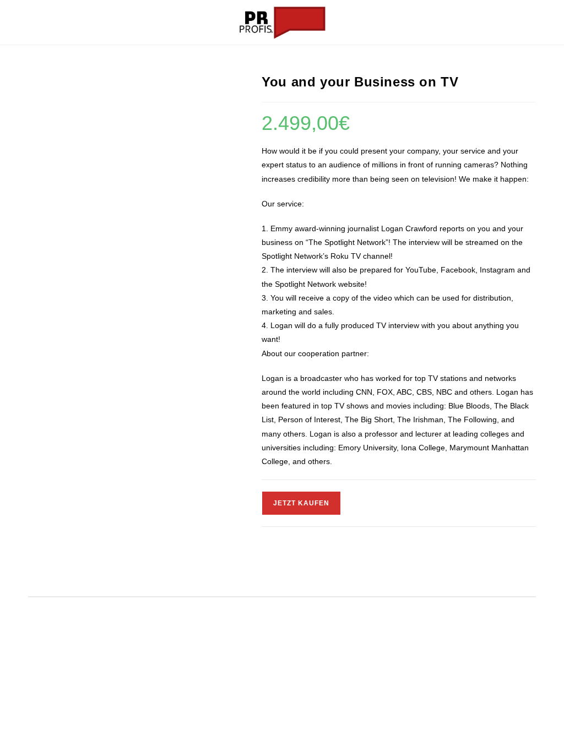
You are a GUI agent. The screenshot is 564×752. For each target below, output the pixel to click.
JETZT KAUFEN (301, 503)
